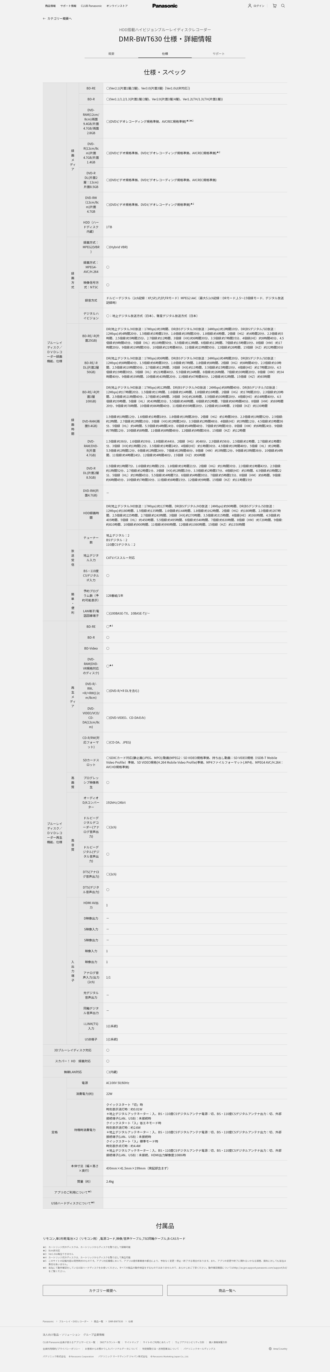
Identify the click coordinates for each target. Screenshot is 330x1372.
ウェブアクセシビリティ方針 (189, 1342)
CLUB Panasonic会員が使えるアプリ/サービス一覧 (69, 1342)
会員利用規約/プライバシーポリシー (61, 1348)
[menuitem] (50, 5)
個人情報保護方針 (218, 1342)
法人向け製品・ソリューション (61, 1334)
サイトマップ (131, 1342)
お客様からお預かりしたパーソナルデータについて (111, 1348)
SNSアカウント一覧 (110, 1342)
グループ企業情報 (93, 1334)
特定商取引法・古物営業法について (160, 1348)
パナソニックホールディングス (199, 1348)
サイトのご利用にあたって (156, 1342)
